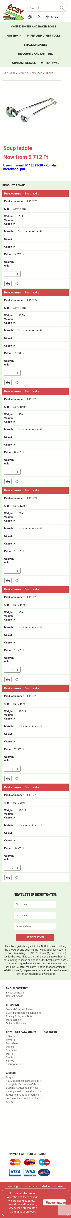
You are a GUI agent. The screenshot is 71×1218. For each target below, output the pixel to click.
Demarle (10, 1040)
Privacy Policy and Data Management (19, 1017)
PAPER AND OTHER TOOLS (43, 35)
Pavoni (10, 1046)
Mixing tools (35, 72)
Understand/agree (55, 1203)
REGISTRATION (35, 937)
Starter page (8, 72)
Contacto (11, 1050)
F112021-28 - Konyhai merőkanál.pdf (30, 167)
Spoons (50, 72)
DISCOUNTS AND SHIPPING (35, 53)
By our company (15, 992)
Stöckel (10, 1057)
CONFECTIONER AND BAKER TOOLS (33, 26)
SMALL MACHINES (35, 44)
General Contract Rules (19, 1009)
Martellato (12, 1043)
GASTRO (12, 35)
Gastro (22, 72)
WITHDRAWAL (50, 63)
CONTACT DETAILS (24, 63)
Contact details (14, 996)
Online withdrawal (16, 1023)
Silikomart (11, 1036)
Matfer (10, 1053)
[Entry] (39, 17)
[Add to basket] (8, 283)
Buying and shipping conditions (23, 1012)
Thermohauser (14, 1064)
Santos (10, 1060)
